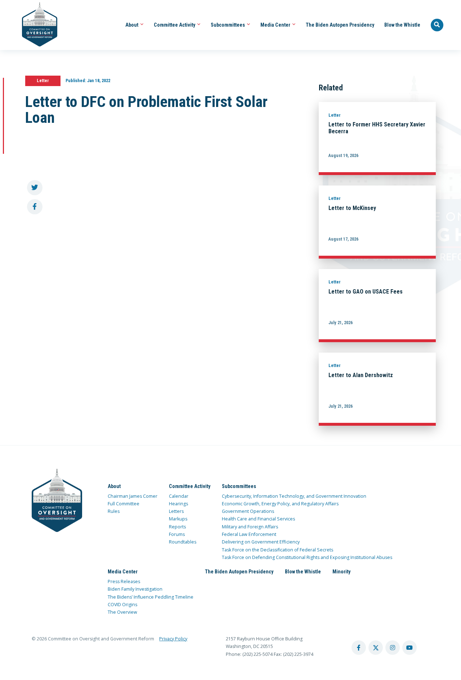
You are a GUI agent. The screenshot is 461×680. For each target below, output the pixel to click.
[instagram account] (392, 647)
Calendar (178, 496)
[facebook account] (359, 647)
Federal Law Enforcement (249, 534)
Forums (177, 534)
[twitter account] (375, 647)
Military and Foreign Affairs (250, 527)
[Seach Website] (437, 25)
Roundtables (182, 542)
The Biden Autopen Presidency (340, 25)
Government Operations (248, 511)
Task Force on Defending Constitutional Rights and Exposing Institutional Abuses (307, 557)
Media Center (275, 25)
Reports (177, 527)
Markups (178, 519)
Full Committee (123, 504)
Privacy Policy (173, 639)
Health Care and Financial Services (258, 519)
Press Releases (124, 581)
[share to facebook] (34, 207)
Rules (114, 511)
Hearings (178, 504)
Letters (176, 511)
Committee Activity (175, 25)
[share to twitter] (34, 188)
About (132, 25)
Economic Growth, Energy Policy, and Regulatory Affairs (280, 504)
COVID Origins (122, 604)
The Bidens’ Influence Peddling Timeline (150, 597)
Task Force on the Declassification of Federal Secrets (277, 550)
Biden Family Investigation (135, 589)
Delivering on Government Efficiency (261, 542)
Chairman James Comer (132, 496)
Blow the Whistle (402, 25)
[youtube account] (409, 647)
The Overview (122, 612)
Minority (341, 571)
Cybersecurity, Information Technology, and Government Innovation (294, 496)
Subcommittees (228, 25)
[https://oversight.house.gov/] (35, 25)
